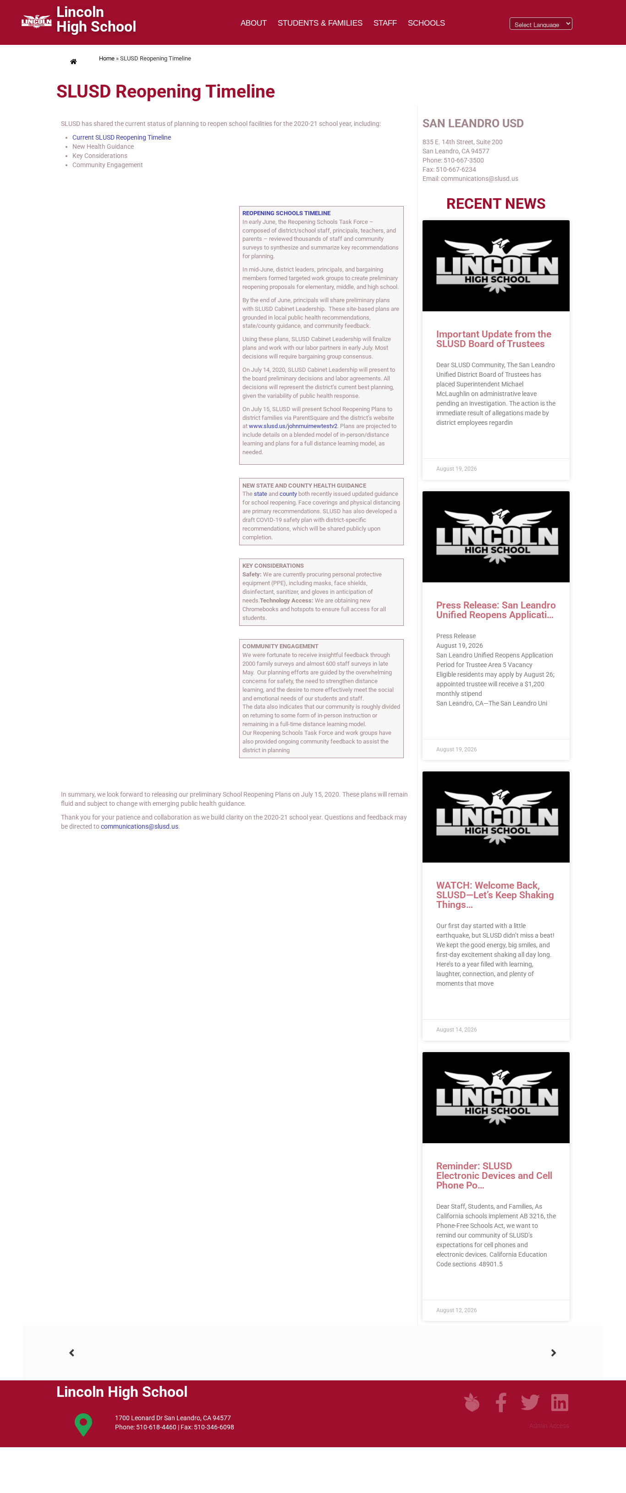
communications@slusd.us (139, 826)
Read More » (454, 444)
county (288, 493)
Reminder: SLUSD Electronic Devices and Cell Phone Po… (494, 1176)
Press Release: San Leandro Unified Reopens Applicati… (496, 610)
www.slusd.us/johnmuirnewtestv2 (293, 426)
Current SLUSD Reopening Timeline (121, 137)
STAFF (385, 23)
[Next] (435, 1353)
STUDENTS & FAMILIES (320, 23)
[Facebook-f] (501, 1402)
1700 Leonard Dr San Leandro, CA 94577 (173, 1418)
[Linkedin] (559, 1402)
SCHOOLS (426, 23)
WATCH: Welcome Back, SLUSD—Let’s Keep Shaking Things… (495, 895)
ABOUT (254, 23)
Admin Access (549, 1425)
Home (107, 58)
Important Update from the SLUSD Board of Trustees (493, 339)
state (260, 493)
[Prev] (191, 1353)
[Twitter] (530, 1402)
